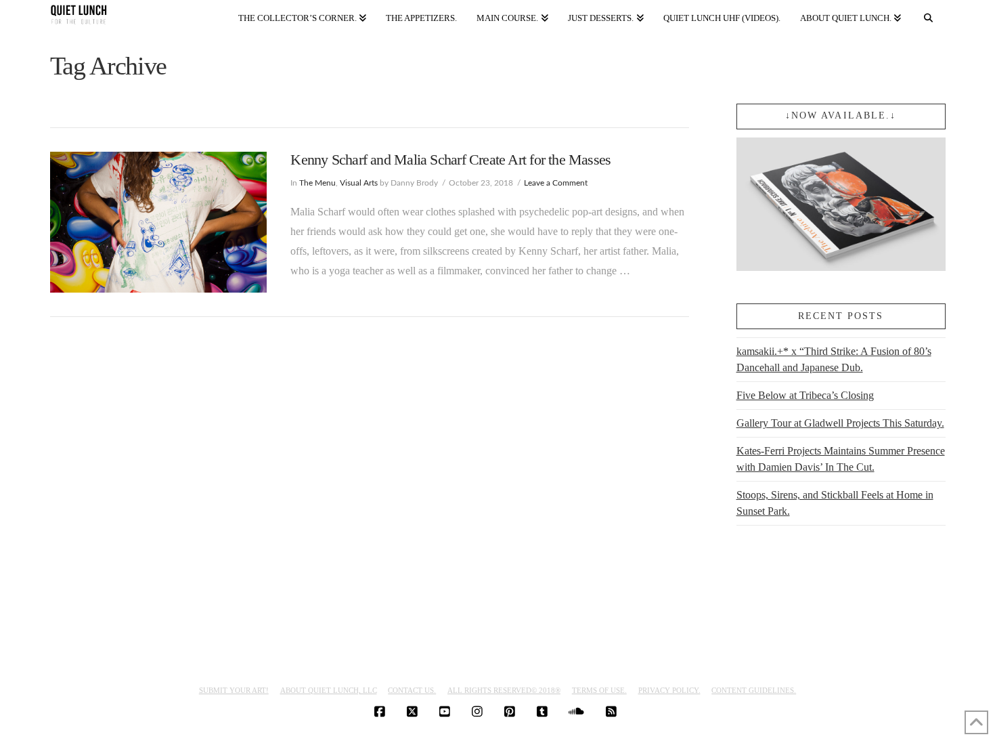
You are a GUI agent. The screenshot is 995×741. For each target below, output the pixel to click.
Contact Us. (412, 690)
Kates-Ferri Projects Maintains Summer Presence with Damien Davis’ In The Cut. (840, 459)
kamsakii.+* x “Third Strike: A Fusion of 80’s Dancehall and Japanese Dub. (833, 359)
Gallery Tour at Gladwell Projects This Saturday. (840, 423)
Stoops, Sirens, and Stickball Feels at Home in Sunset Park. (834, 503)
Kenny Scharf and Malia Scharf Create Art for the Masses (450, 159)
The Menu (317, 183)
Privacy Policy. (669, 690)
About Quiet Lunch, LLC (328, 690)
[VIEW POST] (158, 222)
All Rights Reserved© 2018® (503, 690)
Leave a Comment (556, 183)
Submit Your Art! (234, 690)
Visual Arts (359, 183)
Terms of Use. (599, 690)
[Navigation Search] (928, 15)
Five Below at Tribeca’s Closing (805, 395)
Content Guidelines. (753, 690)
